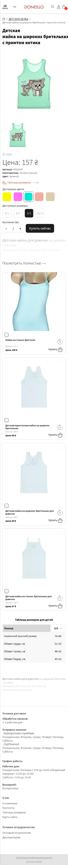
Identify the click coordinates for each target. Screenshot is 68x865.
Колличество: (10, 222)
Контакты (8, 808)
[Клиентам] (14, 6)
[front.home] (3, 18)
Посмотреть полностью (22, 263)
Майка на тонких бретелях (20, 339)
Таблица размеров (19, 182)
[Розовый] (18, 196)
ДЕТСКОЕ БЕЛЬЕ (18, 19)
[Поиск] (52, 6)
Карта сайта (9, 817)
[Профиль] (59, 7)
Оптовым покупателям (16, 833)
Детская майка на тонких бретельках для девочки (28, 598)
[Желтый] (7, 196)
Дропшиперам (11, 837)
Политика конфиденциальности (34, 857)
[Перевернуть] (60, 341)
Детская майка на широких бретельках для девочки (29, 512)
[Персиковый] (39, 196)
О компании (9, 803)
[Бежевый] (50, 196)
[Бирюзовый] (28, 197)
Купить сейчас (40, 228)
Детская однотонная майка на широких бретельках (27, 427)
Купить (53, 349)
